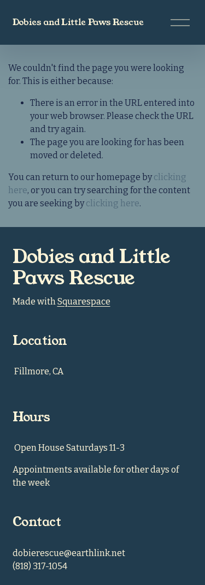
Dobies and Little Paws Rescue (78, 22)
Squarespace (83, 301)
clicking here (112, 203)
